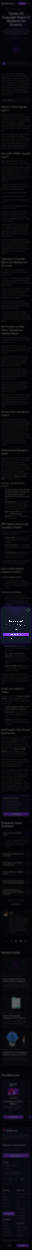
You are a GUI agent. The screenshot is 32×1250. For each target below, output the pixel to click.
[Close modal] (28, 610)
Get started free (16, 634)
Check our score (16, 639)
